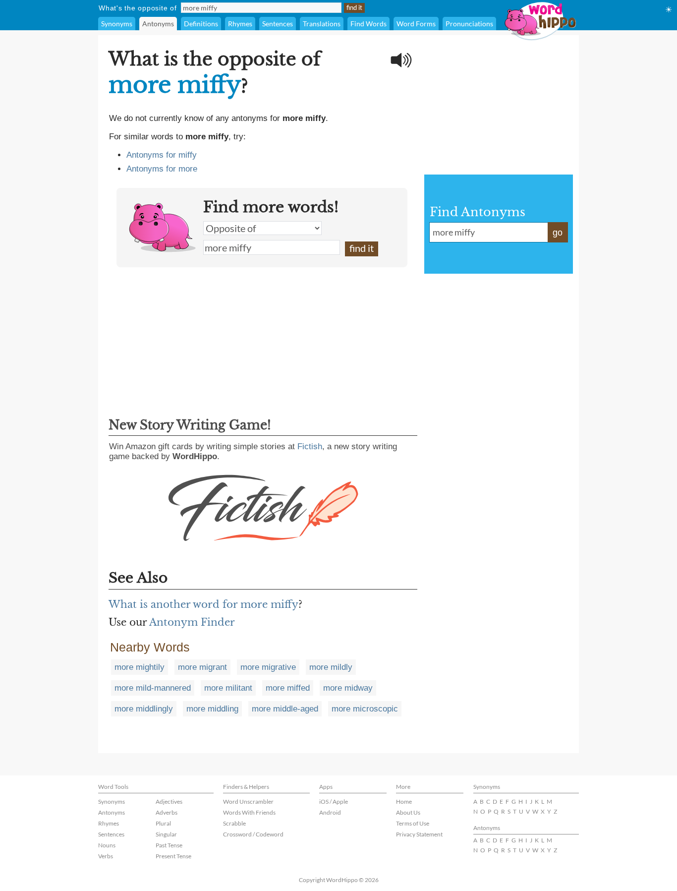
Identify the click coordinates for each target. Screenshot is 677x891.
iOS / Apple (333, 801)
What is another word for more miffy (203, 604)
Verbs (105, 856)
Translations (321, 23)
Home (404, 801)
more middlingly (143, 708)
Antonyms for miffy (161, 155)
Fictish (309, 446)
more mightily (139, 667)
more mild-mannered (152, 688)
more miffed (288, 688)
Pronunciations (469, 23)
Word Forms (416, 23)
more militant (228, 688)
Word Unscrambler (248, 801)
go (558, 233)
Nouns (106, 845)
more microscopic (365, 708)
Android (330, 812)
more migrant (202, 667)
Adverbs (166, 812)
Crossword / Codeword (253, 834)
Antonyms (158, 23)
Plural (163, 823)
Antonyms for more (161, 169)
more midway (348, 688)
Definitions (201, 23)
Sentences (277, 23)
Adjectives (169, 801)
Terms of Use (412, 823)
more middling (212, 708)
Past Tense (169, 845)
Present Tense (173, 856)
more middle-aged (285, 708)
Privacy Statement (419, 834)
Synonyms (116, 23)
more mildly (330, 667)
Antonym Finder (192, 622)
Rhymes (240, 23)
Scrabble (234, 823)
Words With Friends (249, 812)
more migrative (268, 667)
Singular (166, 834)
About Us (408, 812)
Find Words (368, 23)
